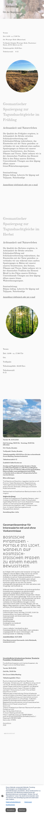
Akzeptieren (11, 810)
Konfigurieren (10, 805)
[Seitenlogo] (12, 16)
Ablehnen (22, 810)
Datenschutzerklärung (13, 802)
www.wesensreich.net (9, 733)
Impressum (28, 802)
